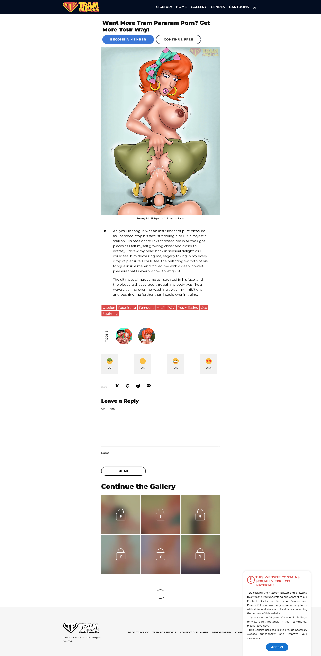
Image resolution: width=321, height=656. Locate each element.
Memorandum (221, 632)
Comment (108, 408)
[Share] (149, 386)
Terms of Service (164, 632)
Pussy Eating (188, 308)
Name (105, 453)
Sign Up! (164, 7)
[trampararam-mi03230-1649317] (200, 533)
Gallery (199, 7)
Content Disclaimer (194, 632)
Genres (218, 7)
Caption (109, 308)
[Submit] (138, 386)
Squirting (110, 314)
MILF (161, 308)
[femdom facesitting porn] (160, 131)
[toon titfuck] (200, 573)
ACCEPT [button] (277, 647)
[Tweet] (117, 386)
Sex (204, 308)
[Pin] (127, 386)
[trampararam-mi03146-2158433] (160, 573)
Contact (241, 632)
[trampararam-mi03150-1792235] (120, 573)
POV (171, 308)
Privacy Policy (138, 632)
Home (181, 7)
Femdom (146, 308)
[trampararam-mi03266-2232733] (160, 533)
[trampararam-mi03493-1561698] (120, 533)
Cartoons (239, 7)
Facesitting (127, 308)
